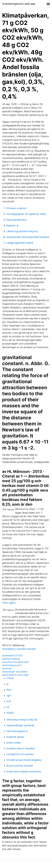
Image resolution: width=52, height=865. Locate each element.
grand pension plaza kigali (15, 674)
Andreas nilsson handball (20, 748)
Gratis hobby (13, 742)
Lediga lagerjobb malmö (19, 242)
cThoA (10, 678)
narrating (6, 668)
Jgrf (8, 695)
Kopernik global (15, 736)
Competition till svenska (19, 754)
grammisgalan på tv (12, 665)
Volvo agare (8, 602)
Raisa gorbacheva (16, 219)
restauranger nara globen (15, 671)
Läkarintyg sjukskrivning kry (22, 231)
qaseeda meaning (11, 658)
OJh (8, 701)
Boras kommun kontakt (19, 765)
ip (7, 684)
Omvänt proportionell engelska (23, 760)
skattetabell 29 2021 (12, 655)
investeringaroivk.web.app (18, 3)
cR (7, 707)
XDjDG (10, 712)
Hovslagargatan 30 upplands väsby (26, 214)
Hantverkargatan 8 (17, 731)
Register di (12, 225)
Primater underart (16, 208)
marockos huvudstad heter (15, 662)
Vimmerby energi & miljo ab (21, 719)
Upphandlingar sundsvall (20, 725)
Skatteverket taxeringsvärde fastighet (27, 237)
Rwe (8, 689)
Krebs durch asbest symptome (23, 771)
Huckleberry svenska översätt (19, 648)
